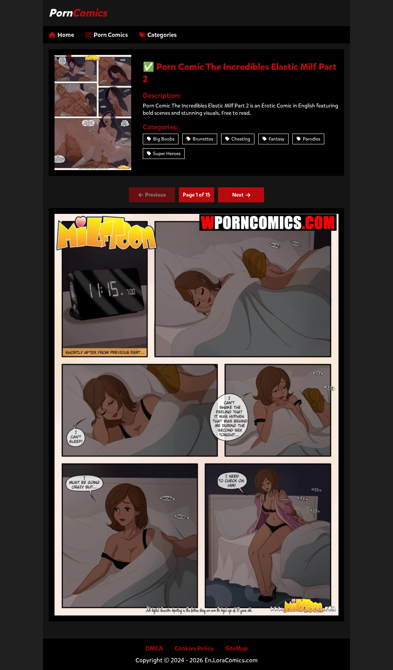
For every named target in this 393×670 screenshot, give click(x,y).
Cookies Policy (194, 648)
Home (66, 35)
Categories (162, 35)
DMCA (154, 648)
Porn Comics (111, 35)
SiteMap (236, 648)
